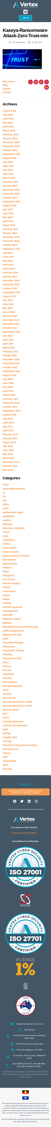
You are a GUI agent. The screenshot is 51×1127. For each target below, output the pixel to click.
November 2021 (11, 324)
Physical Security (12, 658)
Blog (5, 85)
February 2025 (10, 182)
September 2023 (11, 249)
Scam (6, 690)
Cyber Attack (10, 548)
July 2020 (8, 379)
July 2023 (8, 253)
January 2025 (10, 185)
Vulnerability (9, 761)
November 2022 (11, 284)
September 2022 (11, 292)
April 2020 (8, 391)
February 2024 (10, 229)
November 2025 (11, 146)
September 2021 (11, 331)
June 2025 (8, 166)
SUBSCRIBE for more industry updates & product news (25, 792)
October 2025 (10, 150)
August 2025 (9, 158)
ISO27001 (8, 615)
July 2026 (8, 114)
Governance (9, 591)
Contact (7, 92)
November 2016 (11, 462)
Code (5, 536)
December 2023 (11, 237)
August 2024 (9, 205)
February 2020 (10, 399)
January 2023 (10, 276)
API (4, 500)
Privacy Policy (30, 833)
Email (6, 571)
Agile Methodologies (14, 488)
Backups (7, 524)
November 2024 (11, 193)
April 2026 (8, 126)
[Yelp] (30, 82)
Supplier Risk (10, 737)
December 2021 (11, 320)
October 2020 (10, 367)
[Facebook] (35, 82)
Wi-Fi (5, 765)
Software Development (15, 725)
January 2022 (10, 316)
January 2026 (10, 138)
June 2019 (8, 422)
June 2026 (8, 118)
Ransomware (10, 682)
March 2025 (9, 178)
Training (7, 741)
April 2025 (8, 174)
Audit (5, 508)
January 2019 (10, 438)
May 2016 (8, 470)
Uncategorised (11, 749)
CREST (6, 544)
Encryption (9, 575)
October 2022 (10, 288)
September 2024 (11, 201)
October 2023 (10, 245)
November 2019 (11, 403)
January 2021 (10, 355)
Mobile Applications (13, 630)
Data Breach (9, 559)
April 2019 (8, 430)
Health (6, 599)
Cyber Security (11, 551)
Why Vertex (9, 81)
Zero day (7, 769)
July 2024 (8, 209)
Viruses (7, 753)
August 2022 (9, 296)
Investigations (10, 611)
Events (6, 587)
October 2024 (10, 197)
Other (6, 638)
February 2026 (10, 134)
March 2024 (9, 225)
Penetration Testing (13, 650)
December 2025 (11, 142)
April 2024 (8, 221)
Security (7, 694)
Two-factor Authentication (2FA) (20, 745)
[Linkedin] (29, 801)
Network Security (12, 634)
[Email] (46, 87)
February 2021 (10, 351)
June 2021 (8, 339)
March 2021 (9, 347)
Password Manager (13, 642)
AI (4, 492)
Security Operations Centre (17, 705)
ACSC (6, 484)
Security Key (9, 698)
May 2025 (8, 170)
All (4, 496)
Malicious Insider (12, 619)
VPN (5, 757)
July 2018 (8, 446)
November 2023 (11, 241)
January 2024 (10, 233)
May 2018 (8, 454)
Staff (5, 729)
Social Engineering (13, 721)
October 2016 (10, 466)
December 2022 (11, 280)
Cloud (6, 532)
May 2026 (8, 122)
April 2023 (8, 264)
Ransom (7, 678)
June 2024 (8, 213)
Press (6, 662)
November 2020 (11, 363)
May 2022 (8, 308)
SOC (5, 713)
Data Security (10, 563)
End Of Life (9, 579)
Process (7, 670)
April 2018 (8, 458)
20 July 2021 (37, 42)
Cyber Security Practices (16, 555)
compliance (9, 540)
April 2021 (8, 343)
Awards (7, 520)
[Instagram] (46, 82)
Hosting (7, 603)
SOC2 (6, 717)
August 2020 (9, 375)
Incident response (12, 607)
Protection (8, 674)
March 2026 (9, 130)
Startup (7, 733)
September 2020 (11, 371)
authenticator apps (13, 512)
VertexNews (20, 42)
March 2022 (9, 312)
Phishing (7, 654)
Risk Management (12, 686)
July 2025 (8, 162)
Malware (7, 623)
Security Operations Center (17, 701)
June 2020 (8, 383)
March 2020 (9, 395)
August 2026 (9, 110)
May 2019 (8, 426)
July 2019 (8, 418)
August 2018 (9, 442)
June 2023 (8, 257)
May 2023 (8, 260)
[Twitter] (41, 82)
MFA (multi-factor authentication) (20, 626)
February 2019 (10, 434)
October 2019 (10, 406)
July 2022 (8, 300)
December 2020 (11, 359)
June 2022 (8, 304)
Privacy (7, 666)
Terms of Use (17, 833)
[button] (25, 12)
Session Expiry (11, 709)
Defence (7, 567)
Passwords (9, 646)
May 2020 (8, 387)
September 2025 (11, 154)
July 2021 (8, 335)
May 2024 (8, 217)
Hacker (6, 595)
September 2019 (11, 410)
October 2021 (10, 328)
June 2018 (8, 450)
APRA (6, 504)
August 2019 (9, 414)
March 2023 (9, 268)
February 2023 (10, 272)
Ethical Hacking (11, 583)
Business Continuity (14, 528)
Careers (7, 88)
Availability (9, 516)
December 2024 (11, 189)
